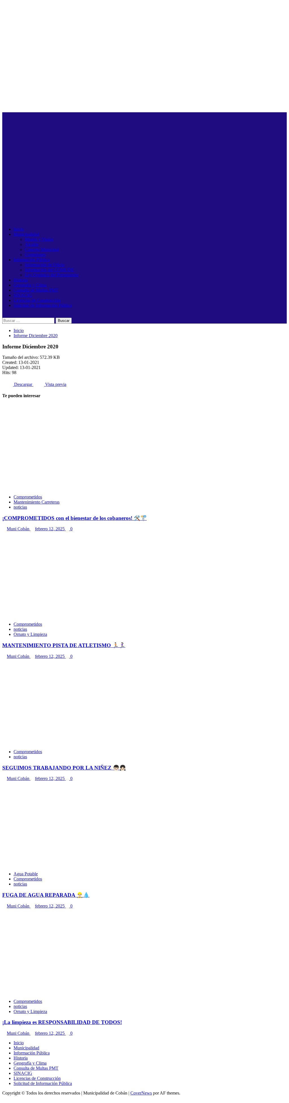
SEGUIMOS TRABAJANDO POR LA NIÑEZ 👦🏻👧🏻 (64, 768)
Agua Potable (26, 873)
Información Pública (32, 259)
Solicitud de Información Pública (43, 305)
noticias (20, 507)
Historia (21, 280)
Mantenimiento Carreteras (37, 502)
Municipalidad (26, 234)
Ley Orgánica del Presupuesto (51, 275)
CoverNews (141, 1093)
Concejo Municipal (42, 249)
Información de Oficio (44, 264)
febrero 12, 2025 (50, 528)
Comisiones (35, 254)
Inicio (19, 229)
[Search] (4, 315)
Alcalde (32, 244)
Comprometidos (28, 497)
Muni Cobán (18, 528)
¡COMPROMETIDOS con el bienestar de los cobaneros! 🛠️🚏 (74, 518)
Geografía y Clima (30, 285)
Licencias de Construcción (37, 300)
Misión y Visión (39, 239)
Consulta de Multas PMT (36, 290)
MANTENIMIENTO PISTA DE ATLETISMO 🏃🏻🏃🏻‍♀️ (63, 645)
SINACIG (23, 295)
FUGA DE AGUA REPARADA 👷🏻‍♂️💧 (45, 895)
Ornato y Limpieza (30, 634)
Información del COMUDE (49, 269)
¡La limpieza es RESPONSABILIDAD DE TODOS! (62, 1022)
